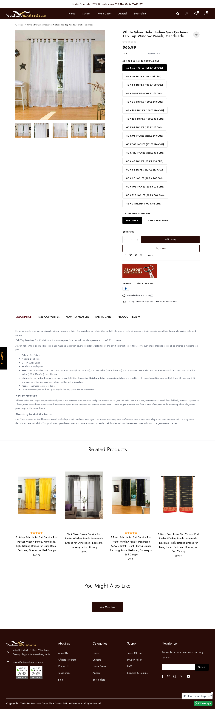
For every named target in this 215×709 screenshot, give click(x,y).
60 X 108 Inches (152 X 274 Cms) (145, 144)
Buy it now (161, 248)
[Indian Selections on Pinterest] (168, 676)
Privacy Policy (134, 660)
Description (23, 317)
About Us (63, 653)
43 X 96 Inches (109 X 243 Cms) (144, 101)
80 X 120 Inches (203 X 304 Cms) (145, 195)
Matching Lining (157, 220)
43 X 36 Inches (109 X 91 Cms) (143, 76)
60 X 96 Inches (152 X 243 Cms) (144, 135)
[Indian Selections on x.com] (181, 676)
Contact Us (64, 666)
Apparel (97, 673)
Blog (60, 679)
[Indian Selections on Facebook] (162, 676)
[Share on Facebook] (125, 255)
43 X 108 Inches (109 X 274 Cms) (145, 110)
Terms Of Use (134, 653)
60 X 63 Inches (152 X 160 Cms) (144, 67)
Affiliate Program (67, 660)
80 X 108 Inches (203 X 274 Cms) (145, 186)
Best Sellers (140, 13)
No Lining (132, 220)
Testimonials (64, 673)
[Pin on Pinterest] (136, 255)
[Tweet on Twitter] (130, 255)
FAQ (129, 666)
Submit (201, 667)
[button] (129, 42)
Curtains (97, 660)
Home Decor (100, 666)
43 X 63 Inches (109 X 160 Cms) (144, 84)
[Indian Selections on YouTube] (188, 676)
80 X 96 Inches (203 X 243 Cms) (144, 178)
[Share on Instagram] (141, 255)
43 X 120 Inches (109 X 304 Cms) (145, 118)
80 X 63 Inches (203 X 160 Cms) (144, 161)
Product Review (129, 317)
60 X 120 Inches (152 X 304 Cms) (145, 152)
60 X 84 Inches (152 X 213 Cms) (144, 127)
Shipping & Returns (137, 673)
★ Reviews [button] (2, 358)
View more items (107, 607)
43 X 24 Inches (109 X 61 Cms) (143, 203)
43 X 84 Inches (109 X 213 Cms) (144, 93)
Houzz (150, 255)
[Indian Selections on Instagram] (174, 676)
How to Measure (77, 317)
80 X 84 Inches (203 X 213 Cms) (144, 169)
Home (72, 13)
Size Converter (48, 317)
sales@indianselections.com (28, 662)
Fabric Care (103, 317)
